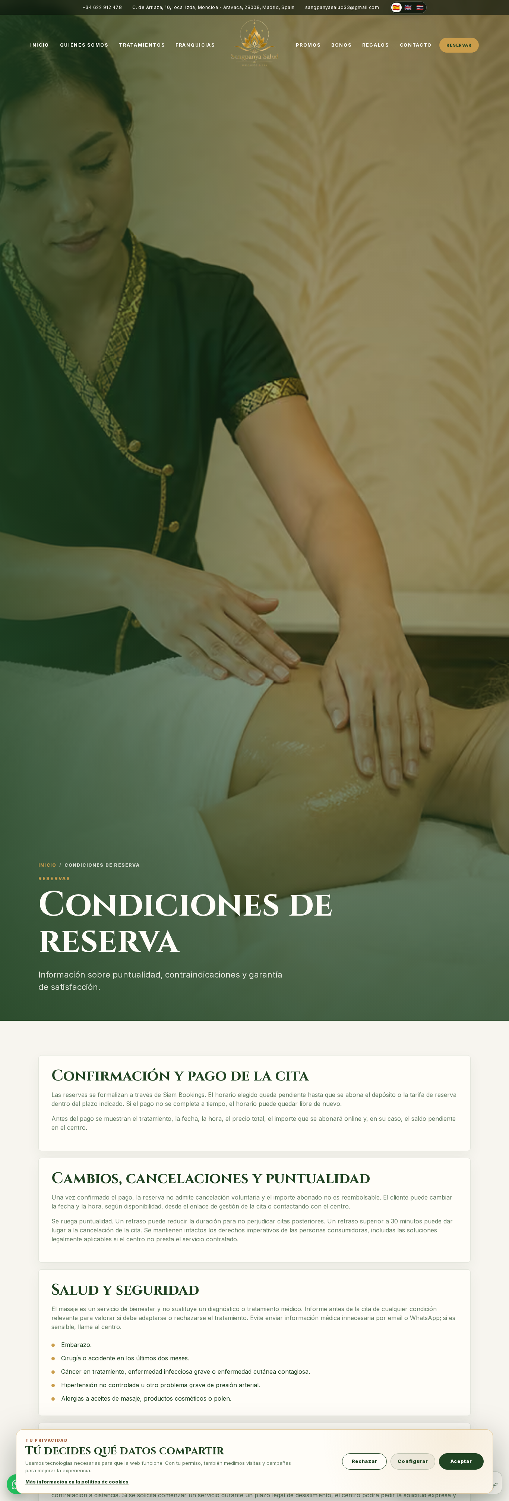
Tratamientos (142, 45)
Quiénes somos (84, 45)
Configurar (413, 1461)
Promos (308, 45)
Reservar (459, 45)
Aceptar (461, 1461)
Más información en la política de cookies (77, 1482)
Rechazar (364, 1461)
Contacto (416, 45)
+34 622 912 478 (102, 7)
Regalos (375, 45)
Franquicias (195, 45)
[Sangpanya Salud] (254, 43)
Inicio (39, 45)
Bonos (341, 45)
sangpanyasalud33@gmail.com (342, 7)
